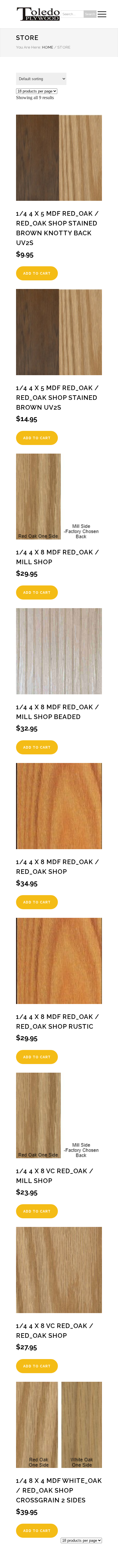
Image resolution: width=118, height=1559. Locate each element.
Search (90, 14)
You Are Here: (28, 47)
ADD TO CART (37, 273)
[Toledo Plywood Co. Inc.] (38, 14)
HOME (47, 47)
